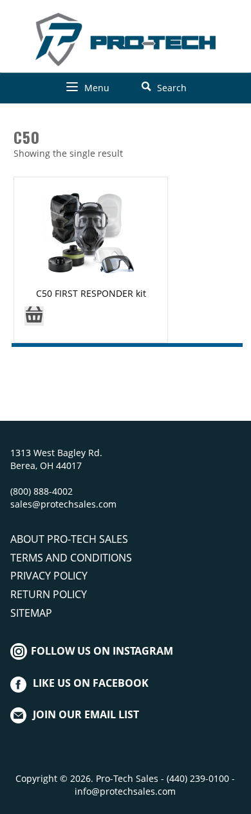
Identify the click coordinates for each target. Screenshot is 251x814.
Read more (34, 320)
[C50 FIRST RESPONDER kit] (90, 235)
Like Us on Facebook (91, 683)
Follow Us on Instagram (100, 651)
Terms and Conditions (71, 558)
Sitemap (31, 613)
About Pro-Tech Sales (69, 539)
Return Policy (48, 594)
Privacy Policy (49, 576)
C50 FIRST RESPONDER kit (91, 293)
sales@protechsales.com (63, 504)
